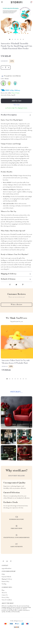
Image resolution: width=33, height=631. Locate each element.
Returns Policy (5, 581)
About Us (4, 592)
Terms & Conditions (7, 600)
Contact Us (5, 595)
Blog (3, 590)
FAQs (3, 574)
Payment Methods (6, 576)
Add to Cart (16, 101)
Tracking (4, 584)
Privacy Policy (5, 597)
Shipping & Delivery (7, 579)
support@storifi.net (6, 568)
